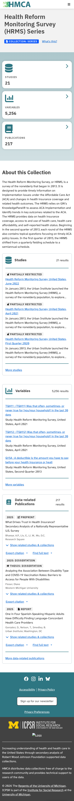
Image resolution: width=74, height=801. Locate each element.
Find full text (40, 553)
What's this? (49, 41)
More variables (14, 484)
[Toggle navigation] (69, 4)
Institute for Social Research (45, 790)
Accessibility (27, 689)
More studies (13, 370)
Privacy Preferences (37, 712)
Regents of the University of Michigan (42, 786)
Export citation (15, 553)
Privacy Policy (46, 689)
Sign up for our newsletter (37, 701)
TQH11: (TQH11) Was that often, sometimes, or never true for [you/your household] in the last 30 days (36, 410)
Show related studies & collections (32, 545)
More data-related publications (24, 658)
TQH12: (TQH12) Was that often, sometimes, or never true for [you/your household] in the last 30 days (36, 436)
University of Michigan (16, 794)
